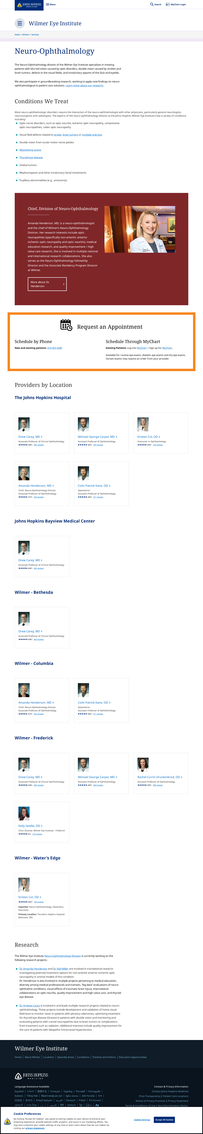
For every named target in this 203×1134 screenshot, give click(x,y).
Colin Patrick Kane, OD (93, 486)
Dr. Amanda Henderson (33, 968)
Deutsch (70, 1100)
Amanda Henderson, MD (35, 486)
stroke (57, 134)
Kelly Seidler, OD (29, 826)
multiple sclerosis (92, 134)
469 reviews (39, 445)
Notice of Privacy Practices (150, 1100)
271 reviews (98, 497)
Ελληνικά (95, 1100)
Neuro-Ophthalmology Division (62, 956)
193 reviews (158, 445)
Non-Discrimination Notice (173, 1105)
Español (19, 1091)
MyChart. (167, 348)
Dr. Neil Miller (61, 968)
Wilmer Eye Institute (55, 23)
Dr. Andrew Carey (29, 1005)
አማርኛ (30, 1091)
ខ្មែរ (80, 1105)
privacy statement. (35, 1128)
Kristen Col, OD (148, 437)
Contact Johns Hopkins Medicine (170, 1091)
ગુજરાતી (19, 1105)
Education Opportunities (133, 1057)
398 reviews (158, 785)
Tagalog (67, 1091)
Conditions (83, 1057)
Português (94, 1091)
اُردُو (43, 1105)
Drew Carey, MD (29, 437)
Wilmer (25, 34)
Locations (48, 1057)
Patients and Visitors (104, 1057)
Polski (82, 1100)
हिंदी (62, 1105)
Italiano (19, 1095)
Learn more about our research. (85, 85)
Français (55, 1091)
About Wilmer (32, 1057)
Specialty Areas (65, 1057)
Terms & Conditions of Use (140, 1105)
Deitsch (71, 1105)
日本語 (18, 1100)
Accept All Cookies (164, 1119)
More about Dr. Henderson (40, 284)
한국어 (29, 1100)
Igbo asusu (72, 1095)
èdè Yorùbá (88, 1095)
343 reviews (98, 445)
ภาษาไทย (31, 1105)
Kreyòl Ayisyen (44, 1100)
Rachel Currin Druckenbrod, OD (159, 777)
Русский (80, 1091)
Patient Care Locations (175, 1096)
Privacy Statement (178, 1100)
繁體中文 (42, 1091)
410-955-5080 (54, 348)
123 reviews (37, 834)
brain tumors (70, 134)
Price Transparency (149, 1096)
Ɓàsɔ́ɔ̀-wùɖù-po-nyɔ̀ (51, 1095)
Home (17, 34)
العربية (59, 1100)
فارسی (53, 1105)
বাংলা (100, 1095)
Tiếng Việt (32, 1095)
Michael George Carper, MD (96, 437)
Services (35, 34)
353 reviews (39, 497)
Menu (51, 6)
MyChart (142, 348)
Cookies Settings (142, 1119)
